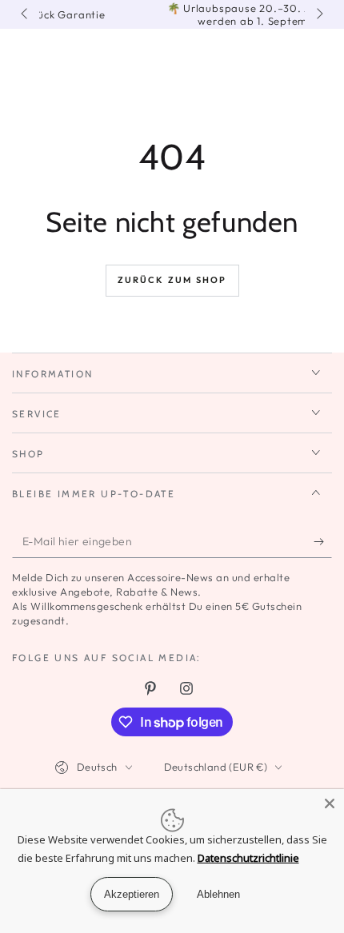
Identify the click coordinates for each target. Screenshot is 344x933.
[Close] (330, 803)
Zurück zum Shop (172, 279)
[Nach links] (25, 14)
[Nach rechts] (318, 14)
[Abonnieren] (323, 542)
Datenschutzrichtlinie (248, 858)
